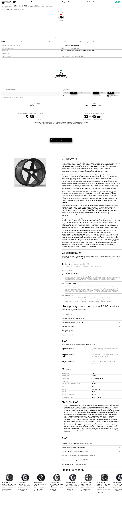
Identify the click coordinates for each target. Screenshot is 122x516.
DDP (117, 93)
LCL (96, 93)
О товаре (41, 42)
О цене (73, 42)
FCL (102, 93)
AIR (81, 93)
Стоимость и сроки (27, 42)
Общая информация (10, 42)
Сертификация (54, 42)
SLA (64, 42)
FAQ (94, 42)
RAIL (67, 93)
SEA (74, 93)
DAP (110, 93)
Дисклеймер (84, 42)
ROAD (88, 93)
